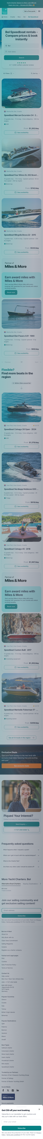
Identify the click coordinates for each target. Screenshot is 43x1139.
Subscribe (21, 1128)
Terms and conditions (13, 1135)
